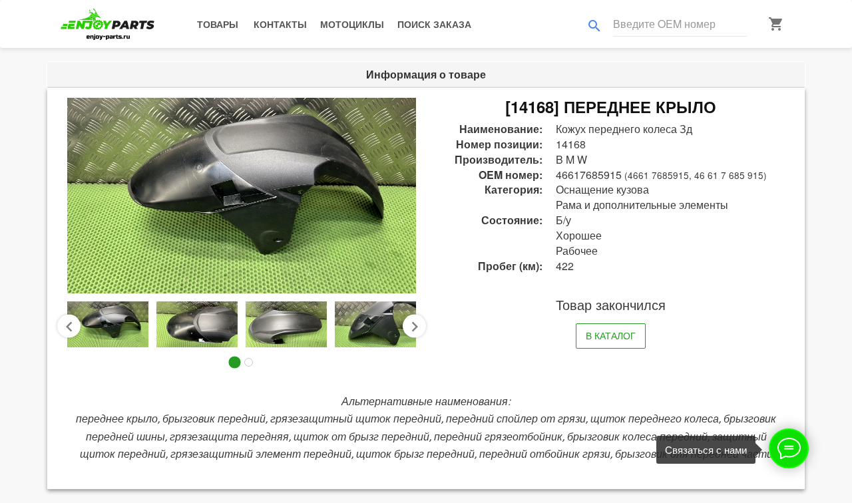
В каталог (611, 335)
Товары (217, 24)
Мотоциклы (352, 24)
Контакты (280, 24)
